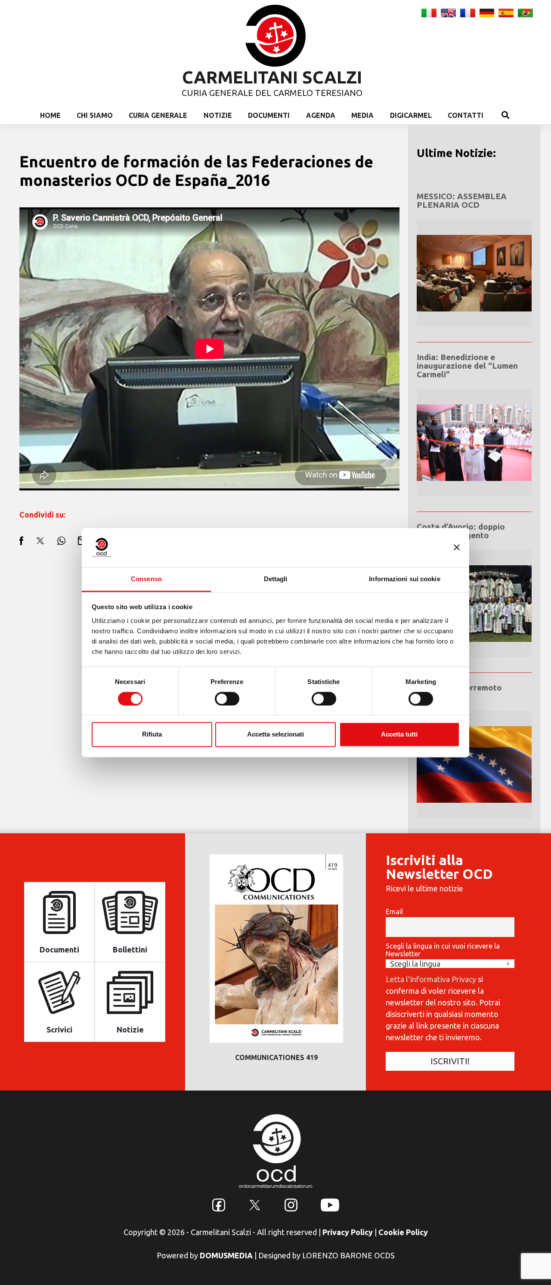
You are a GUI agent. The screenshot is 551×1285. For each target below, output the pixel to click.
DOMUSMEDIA (226, 1255)
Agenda (320, 115)
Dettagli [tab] (276, 578)
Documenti (269, 115)
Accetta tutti (399, 734)
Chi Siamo (95, 115)
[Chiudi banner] (457, 547)
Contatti (465, 115)
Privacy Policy (347, 1232)
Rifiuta (152, 734)
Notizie (218, 115)
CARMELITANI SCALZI (272, 77)
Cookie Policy (403, 1232)
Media (362, 115)
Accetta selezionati (275, 734)
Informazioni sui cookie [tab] (404, 578)
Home (50, 115)
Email (394, 911)
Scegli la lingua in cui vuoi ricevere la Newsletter (443, 950)
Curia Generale (158, 115)
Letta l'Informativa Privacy (431, 979)
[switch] (227, 699)
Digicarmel (411, 115)
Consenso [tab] (146, 578)
